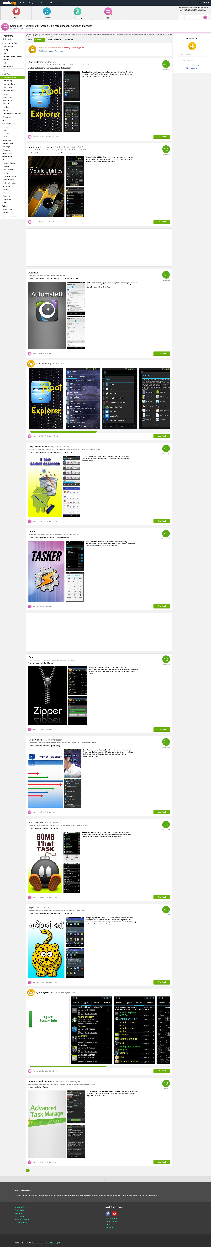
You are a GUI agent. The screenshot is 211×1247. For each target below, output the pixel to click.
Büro (4, 53)
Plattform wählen (192, 68)
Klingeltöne (18, 1213)
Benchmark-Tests (8, 84)
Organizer (5, 160)
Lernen (4, 137)
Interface (5, 127)
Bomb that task (35, 822)
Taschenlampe (7, 186)
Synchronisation (8, 180)
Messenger (6, 147)
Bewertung (68, 40)
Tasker (31, 531)
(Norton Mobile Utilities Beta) (68, 147)
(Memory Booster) (53, 740)
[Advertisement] (13, 259)
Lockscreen (6, 140)
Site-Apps (5, 173)
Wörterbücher (7, 209)
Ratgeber (5, 166)
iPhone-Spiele (19, 1210)
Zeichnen (5, 213)
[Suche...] (206, 17)
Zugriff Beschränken (9, 216)
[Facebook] (109, 1215)
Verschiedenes (7, 66)
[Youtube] (115, 1215)
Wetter (4, 203)
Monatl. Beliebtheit (54, 40)
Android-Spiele (20, 1207)
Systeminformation (9, 183)
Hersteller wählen (111, 1218)
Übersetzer (6, 196)
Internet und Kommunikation (12, 56)
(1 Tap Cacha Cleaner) (59, 446)
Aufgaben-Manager (9, 77)
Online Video (6, 153)
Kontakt (108, 1225)
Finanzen (5, 110)
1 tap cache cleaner (38, 446)
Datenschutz (6, 104)
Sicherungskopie (8, 170)
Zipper (31, 657)
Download (5, 107)
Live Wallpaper (20, 1216)
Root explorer (35, 62)
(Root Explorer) (49, 62)
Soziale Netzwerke (9, 176)
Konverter (5, 130)
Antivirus (5, 71)
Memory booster (36, 740)
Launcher (5, 133)
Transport (5, 193)
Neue (29, 40)
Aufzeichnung (7, 81)
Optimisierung (7, 156)
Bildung (5, 50)
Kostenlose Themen (21, 1222)
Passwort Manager (9, 163)
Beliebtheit (39, 40)
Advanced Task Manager (40, 1081)
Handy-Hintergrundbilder (23, 1219)
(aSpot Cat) (44, 907)
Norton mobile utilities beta (41, 147)
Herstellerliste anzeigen (192, 65)
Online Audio (6, 150)
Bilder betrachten (8, 91)
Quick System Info (56, 992)
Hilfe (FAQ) (109, 1228)
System (5, 63)
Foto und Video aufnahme (11, 114)
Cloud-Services (7, 97)
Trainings (5, 189)
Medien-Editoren (8, 143)
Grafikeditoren (7, 124)
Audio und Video (8, 46)
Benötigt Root (7, 87)
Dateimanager (7, 100)
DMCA (60, 1243)
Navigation (6, 60)
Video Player (6, 199)
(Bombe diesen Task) (53, 822)
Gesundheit (6, 117)
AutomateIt (33, 273)
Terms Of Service (51, 1243)
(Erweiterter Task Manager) (66, 1081)
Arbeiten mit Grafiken (9, 43)
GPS (4, 120)
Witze (4, 206)
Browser (5, 94)
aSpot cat (33, 907)
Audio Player (6, 74)
